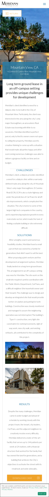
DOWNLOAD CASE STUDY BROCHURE (22, 479)
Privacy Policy (34, 488)
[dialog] (24, 490)
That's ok (42, 493)
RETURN (14, 13)
